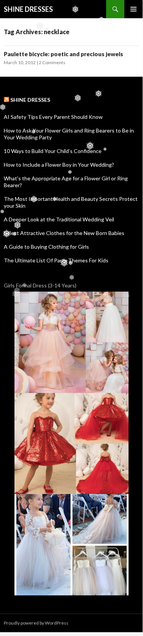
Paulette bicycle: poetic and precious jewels (63, 54)
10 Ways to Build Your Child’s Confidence (53, 151)
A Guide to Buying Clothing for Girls (46, 246)
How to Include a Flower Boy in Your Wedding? (59, 164)
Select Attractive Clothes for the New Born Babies (64, 233)
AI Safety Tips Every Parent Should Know (53, 117)
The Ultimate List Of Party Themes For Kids (56, 260)
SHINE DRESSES (28, 9)
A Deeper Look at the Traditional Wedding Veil (59, 219)
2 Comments (52, 62)
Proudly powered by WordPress (36, 623)
